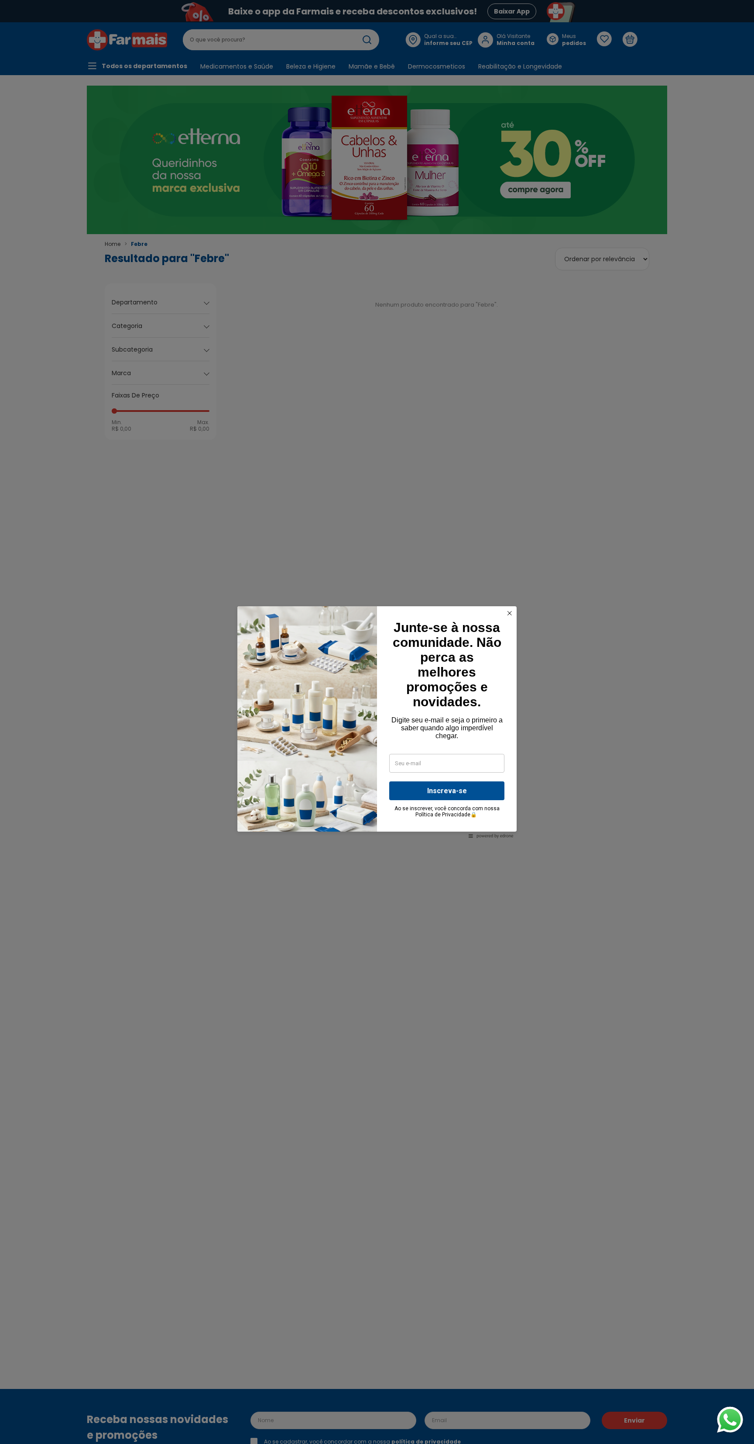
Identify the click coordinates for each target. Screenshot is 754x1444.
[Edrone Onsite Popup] (377, 722)
